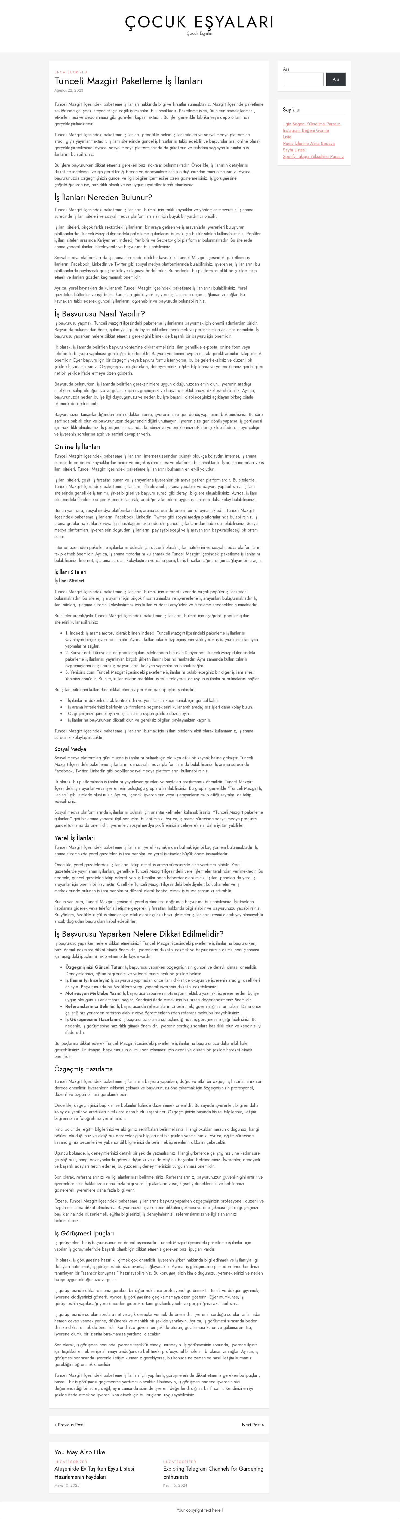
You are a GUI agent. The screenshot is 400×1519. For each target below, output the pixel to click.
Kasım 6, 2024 (175, 1485)
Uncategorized (70, 72)
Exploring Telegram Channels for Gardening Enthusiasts (213, 1473)
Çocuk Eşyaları (200, 22)
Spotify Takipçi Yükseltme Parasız (313, 156)
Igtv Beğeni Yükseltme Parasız (312, 124)
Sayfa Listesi (294, 150)
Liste (287, 137)
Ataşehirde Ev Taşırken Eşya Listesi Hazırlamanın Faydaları (94, 1473)
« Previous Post (68, 1425)
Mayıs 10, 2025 (66, 1485)
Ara (286, 69)
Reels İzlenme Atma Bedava (309, 143)
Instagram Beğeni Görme (306, 130)
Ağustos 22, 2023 (68, 90)
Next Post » (253, 1425)
